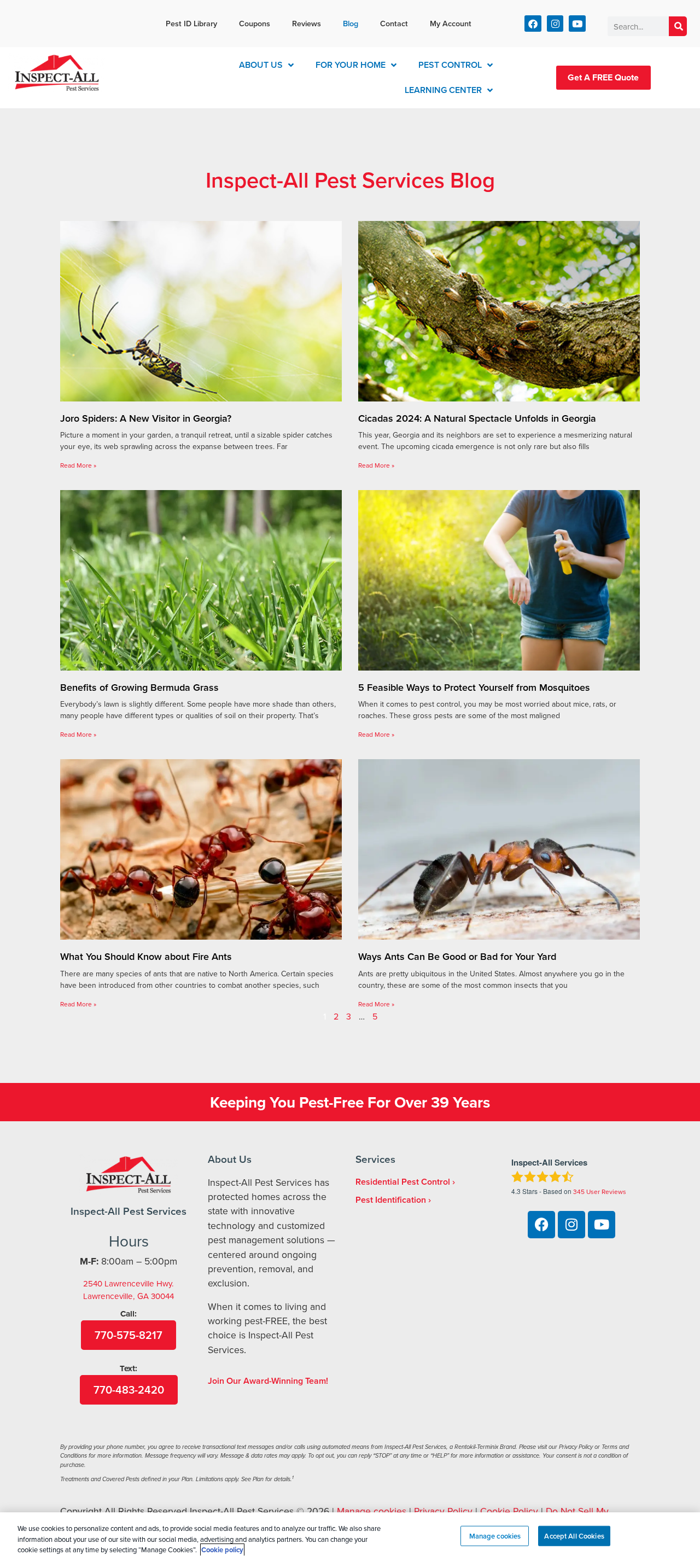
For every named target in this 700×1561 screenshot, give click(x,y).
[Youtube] (577, 23)
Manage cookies (371, 1511)
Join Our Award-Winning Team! (268, 1380)
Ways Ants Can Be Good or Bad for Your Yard (457, 956)
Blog (350, 23)
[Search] (678, 26)
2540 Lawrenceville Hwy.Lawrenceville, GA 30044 (128, 1290)
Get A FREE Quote (603, 77)
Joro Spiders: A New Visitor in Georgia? (145, 418)
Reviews (306, 23)
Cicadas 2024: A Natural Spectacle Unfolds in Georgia (477, 418)
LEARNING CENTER (443, 90)
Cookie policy (222, 1550)
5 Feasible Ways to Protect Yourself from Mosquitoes (474, 687)
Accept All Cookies (574, 1535)
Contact (394, 23)
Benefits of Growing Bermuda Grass (139, 687)
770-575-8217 (128, 1335)
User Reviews (599, 1191)
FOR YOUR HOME (351, 65)
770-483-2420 (129, 1389)
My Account (450, 23)
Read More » (78, 465)
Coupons (254, 23)
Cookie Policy (509, 1511)
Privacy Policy (443, 1511)
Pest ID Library (191, 23)
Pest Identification (390, 1199)
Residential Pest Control (402, 1181)
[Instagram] (555, 23)
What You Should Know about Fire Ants (146, 956)
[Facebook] (532, 23)
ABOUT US (261, 65)
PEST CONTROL (450, 65)
